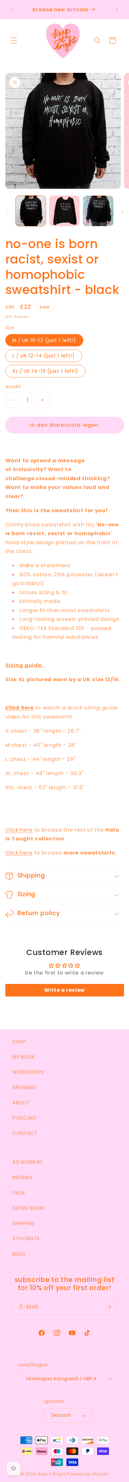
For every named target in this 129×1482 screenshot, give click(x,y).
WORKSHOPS (28, 1072)
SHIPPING (23, 1223)
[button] (13, 40)
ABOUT (21, 1102)
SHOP (19, 1041)
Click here (19, 707)
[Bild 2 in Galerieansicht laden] (64, 211)
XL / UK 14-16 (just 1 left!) (46, 371)
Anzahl (13, 386)
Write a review (64, 990)
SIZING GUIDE (28, 1208)
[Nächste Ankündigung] (117, 10)
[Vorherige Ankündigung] (12, 10)
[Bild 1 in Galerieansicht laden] (31, 211)
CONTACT (25, 1133)
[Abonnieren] (108, 1307)
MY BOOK (24, 1057)
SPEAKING (24, 1087)
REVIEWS (23, 1177)
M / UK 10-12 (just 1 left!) (44, 340)
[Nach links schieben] (7, 213)
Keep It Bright (52, 1474)
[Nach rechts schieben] (122, 213)
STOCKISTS (26, 1238)
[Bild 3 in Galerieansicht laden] (98, 211)
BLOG (19, 1254)
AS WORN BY (28, 1162)
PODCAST (25, 1118)
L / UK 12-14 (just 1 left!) (44, 355)
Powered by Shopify (87, 1474)
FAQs (19, 1193)
